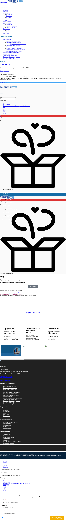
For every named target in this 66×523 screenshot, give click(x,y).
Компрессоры (7, 39)
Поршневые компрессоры (13, 42)
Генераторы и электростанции (11, 52)
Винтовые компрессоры (13, 41)
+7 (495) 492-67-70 (5, 64)
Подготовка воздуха (8, 58)
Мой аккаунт (6, 434)
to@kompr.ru (3, 82)
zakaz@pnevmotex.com (5, 380)
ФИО (3, 500)
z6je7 (4, 110)
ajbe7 (4, 111)
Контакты (6, 33)
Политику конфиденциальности (16, 518)
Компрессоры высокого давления (15, 49)
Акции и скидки (11, 27)
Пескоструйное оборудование (11, 57)
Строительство (7, 425)
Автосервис (6, 426)
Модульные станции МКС (10, 55)
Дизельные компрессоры (13, 45)
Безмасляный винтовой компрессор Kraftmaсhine (16, 106)
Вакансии (9, 16)
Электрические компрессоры (14, 51)
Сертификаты (10, 18)
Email (3, 511)
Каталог (5, 11)
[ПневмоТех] (11, 2)
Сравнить (6, 440)
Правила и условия (8, 443)
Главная (5, 10)
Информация (6, 29)
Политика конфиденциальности (12, 441)
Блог (7, 30)
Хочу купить (6, 438)
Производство (7, 423)
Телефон (4, 505)
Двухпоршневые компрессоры (18, 44)
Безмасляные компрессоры (13, 46)
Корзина (5, 435)
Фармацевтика (7, 428)
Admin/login (6, 104)
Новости (8, 31)
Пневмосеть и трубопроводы (11, 404)
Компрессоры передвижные (14, 48)
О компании (6, 13)
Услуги (5, 20)
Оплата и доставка (11, 26)
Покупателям (7, 23)
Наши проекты (7, 21)
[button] (33, 118)
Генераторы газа (7, 54)
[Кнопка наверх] (63, 515)
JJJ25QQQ (6, 107)
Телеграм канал (4, 71)
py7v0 (4, 109)
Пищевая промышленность (10, 422)
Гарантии (9, 24)
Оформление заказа (8, 437)
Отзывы (8, 17)
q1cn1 (4, 113)
